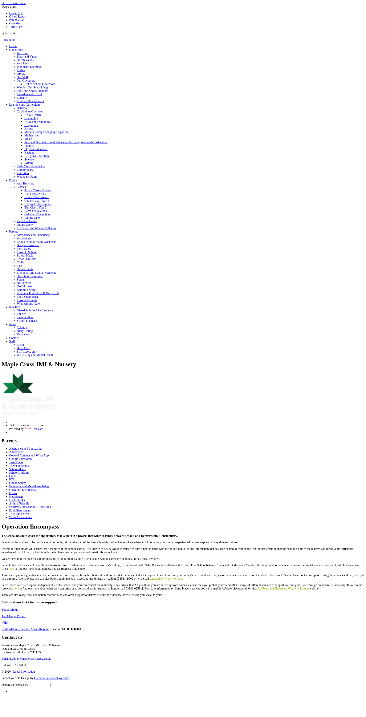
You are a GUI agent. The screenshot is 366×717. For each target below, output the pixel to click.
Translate (37, 429)
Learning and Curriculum (24, 104)
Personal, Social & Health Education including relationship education (66, 142)
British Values (25, 60)
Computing (31, 118)
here (11, 568)
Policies (21, 313)
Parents (13, 231)
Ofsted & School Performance (35, 310)
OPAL (21, 73)
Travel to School (27, 252)
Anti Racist (23, 63)
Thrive (21, 70)
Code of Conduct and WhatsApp (36, 241)
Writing (28, 162)
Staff (12, 341)
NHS (5, 622)
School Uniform (26, 259)
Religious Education (36, 156)
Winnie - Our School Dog (32, 87)
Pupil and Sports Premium (32, 90)
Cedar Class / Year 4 (36, 200)
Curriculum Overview (30, 111)
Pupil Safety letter (27, 296)
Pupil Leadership (27, 221)
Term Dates (16, 26)
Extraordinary (25, 169)
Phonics (29, 145)
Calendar (14, 23)
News (12, 324)
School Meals (25, 255)
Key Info (14, 307)
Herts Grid (23, 348)
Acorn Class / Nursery (37, 190)
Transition (23, 173)
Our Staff (22, 77)
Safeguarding (25, 317)
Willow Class (32, 217)
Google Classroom (28, 245)
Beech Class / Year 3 (36, 197)
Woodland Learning (29, 66)
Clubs (20, 262)
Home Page (16, 13)
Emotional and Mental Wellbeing (36, 228)
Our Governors (26, 80)
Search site (8, 684)
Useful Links (24, 286)
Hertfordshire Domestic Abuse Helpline (25, 629)
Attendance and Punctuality (33, 235)
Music (28, 138)
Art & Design (32, 114)
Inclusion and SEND (29, 94)
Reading (29, 152)
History (28, 128)
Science (29, 159)
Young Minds (10, 609)
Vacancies (23, 334)
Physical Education (35, 149)
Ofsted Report (17, 16)
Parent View (16, 20)
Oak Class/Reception (37, 214)
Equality (22, 97)
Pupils (13, 180)
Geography (31, 125)
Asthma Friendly (27, 289)
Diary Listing (25, 331)
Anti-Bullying (25, 183)
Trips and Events (27, 300)
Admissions (24, 238)
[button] (18, 33)
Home (13, 46)
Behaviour (23, 108)
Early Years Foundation (31, 166)
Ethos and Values (27, 56)
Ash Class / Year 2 (35, 193)
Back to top (8, 39)
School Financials (27, 320)
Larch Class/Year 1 (35, 211)
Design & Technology (37, 121)
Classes (21, 186)
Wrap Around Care (28, 303)
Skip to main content (14, 3)
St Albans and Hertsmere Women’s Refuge (283, 588)
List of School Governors (39, 84)
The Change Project (14, 616)
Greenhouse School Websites (51, 678)
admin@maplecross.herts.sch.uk (26, 658)
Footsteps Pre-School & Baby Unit (38, 293)
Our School (16, 49)
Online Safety (25, 269)
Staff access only (27, 351)
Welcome (22, 53)
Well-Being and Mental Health (35, 355)
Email (20, 344)
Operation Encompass (30, 276)
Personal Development (30, 101)
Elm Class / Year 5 (35, 207)
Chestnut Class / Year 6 (38, 204)
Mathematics (32, 135)
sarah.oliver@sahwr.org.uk (166, 578)
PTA (19, 265)
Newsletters (24, 283)
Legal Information (24, 671)
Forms (20, 279)
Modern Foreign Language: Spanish (46, 132)
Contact (13, 337)
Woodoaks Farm (27, 176)
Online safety (25, 224)
